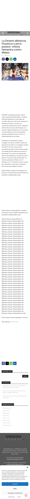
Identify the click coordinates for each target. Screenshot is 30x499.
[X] (7, 59)
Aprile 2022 (6, 415)
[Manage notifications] (26, 495)
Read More (13, 322)
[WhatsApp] (11, 59)
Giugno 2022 (6, 410)
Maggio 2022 (6, 413)
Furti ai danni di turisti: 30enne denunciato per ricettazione (15, 396)
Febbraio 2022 (7, 420)
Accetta (15, 484)
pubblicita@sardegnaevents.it (15, 464)
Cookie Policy (11, 496)
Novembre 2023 (7, 408)
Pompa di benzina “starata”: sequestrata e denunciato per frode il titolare (14, 386)
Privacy (19, 496)
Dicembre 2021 (7, 425)
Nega (15, 488)
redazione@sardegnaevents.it (15, 459)
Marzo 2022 (6, 418)
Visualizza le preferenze (15, 493)
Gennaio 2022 (6, 423)
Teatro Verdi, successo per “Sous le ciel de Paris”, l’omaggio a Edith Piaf (14, 391)
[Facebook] (3, 59)
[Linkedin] (14, 59)
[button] (27, 467)
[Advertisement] (15, 15)
